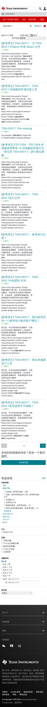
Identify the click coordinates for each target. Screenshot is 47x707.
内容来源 (5, 483)
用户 (44, 9)
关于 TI (5, 613)
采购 (4, 631)
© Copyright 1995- (11, 699)
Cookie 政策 (15, 692)
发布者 (4, 590)
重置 (44, 478)
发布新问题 (23, 462)
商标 (14, 694)
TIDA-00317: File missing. (17, 128)
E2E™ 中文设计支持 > (11, 19)
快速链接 (5, 622)
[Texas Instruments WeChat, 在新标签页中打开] (3, 647)
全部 (4, 485)
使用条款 (5, 694)
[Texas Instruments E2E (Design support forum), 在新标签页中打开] (11, 647)
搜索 (40, 9)
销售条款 (39, 692)
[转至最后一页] (24, 445)
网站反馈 (23, 694)
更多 (42, 19)
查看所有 (7, 511)
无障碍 (5, 692)
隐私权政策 (28, 692)
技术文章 (32, 19)
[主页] (14, 8)
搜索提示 (38, 26)
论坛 (24, 19)
